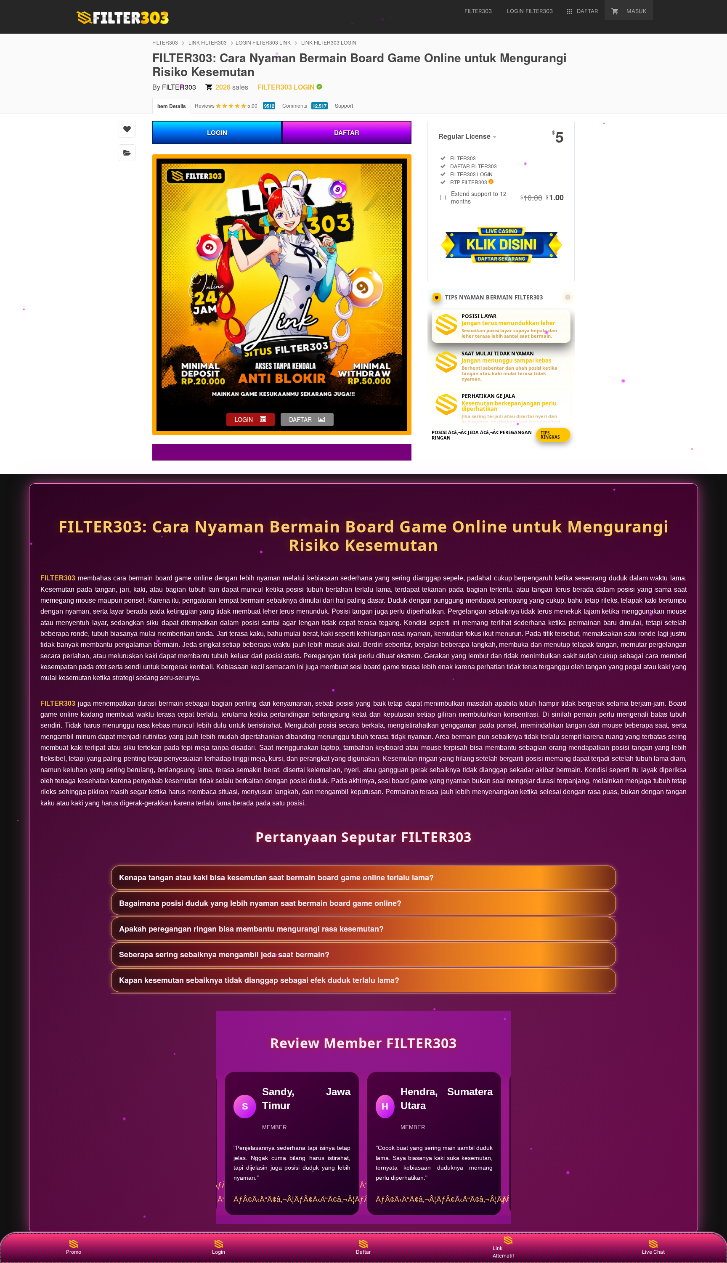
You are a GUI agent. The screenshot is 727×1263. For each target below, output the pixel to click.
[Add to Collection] (127, 152)
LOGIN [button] (244, 419)
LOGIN (217, 132)
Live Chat (653, 1252)
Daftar (363, 1252)
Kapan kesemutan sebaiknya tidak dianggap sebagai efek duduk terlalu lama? (259, 979)
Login (218, 1252)
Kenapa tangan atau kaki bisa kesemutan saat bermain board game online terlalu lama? (276, 877)
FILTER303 (165, 42)
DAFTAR (346, 132)
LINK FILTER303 (207, 42)
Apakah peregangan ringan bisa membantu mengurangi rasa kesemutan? (251, 928)
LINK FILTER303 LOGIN (328, 42)
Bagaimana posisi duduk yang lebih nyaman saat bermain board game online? (260, 903)
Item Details (171, 106)
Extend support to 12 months (507, 197)
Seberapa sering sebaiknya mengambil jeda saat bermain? (224, 954)
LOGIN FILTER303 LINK (263, 42)
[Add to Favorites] (127, 129)
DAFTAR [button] (300, 419)
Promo (73, 1252)
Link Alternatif (503, 1252)
